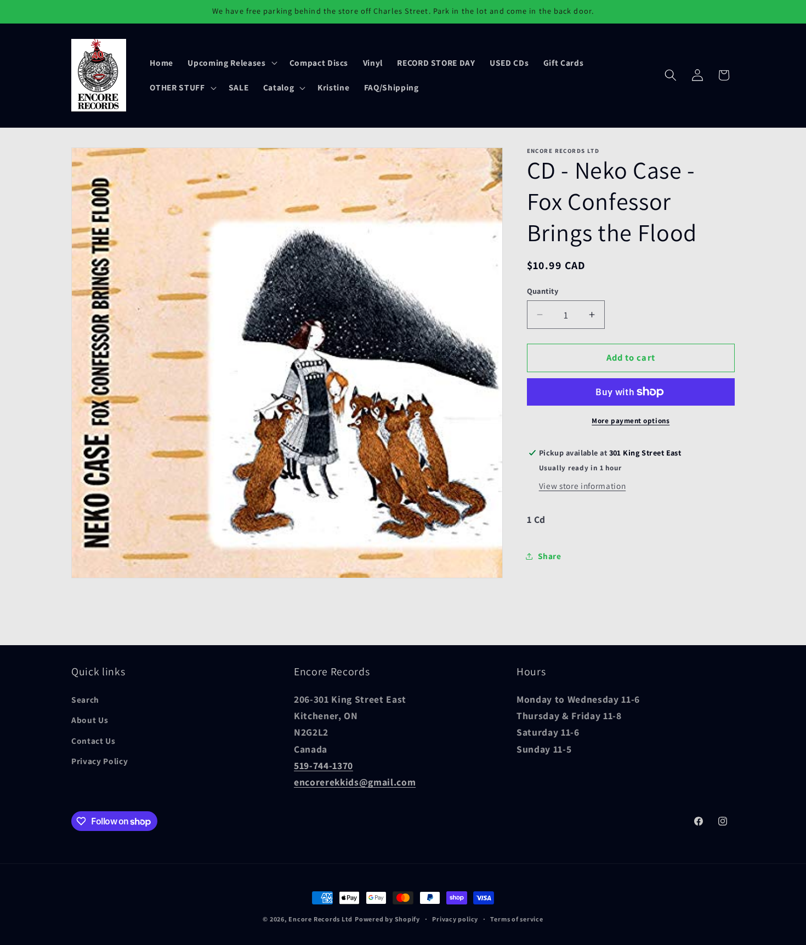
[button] (231, 62)
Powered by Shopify (387, 919)
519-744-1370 (323, 766)
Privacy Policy (99, 761)
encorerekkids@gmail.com (355, 782)
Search (85, 699)
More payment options (630, 420)
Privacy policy (455, 919)
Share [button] (549, 555)
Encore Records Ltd (320, 919)
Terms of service (516, 919)
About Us (89, 720)
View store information (582, 485)
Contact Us (93, 740)
